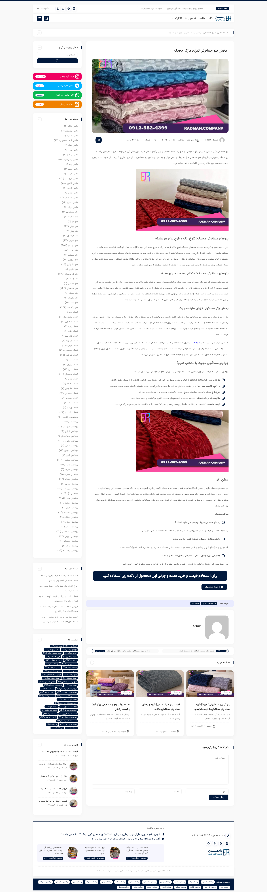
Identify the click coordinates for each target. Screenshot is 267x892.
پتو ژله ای (73, 250)
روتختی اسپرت (71, 469)
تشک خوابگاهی (71, 345)
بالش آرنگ (73, 126)
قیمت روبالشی (47, 692)
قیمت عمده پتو (68, 706)
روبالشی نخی (72, 465)
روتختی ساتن (71, 522)
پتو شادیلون (72, 264)
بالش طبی (73, 169)
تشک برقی (73, 331)
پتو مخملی (73, 283)
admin (208, 140)
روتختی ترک (72, 493)
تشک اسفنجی (71, 321)
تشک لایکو (73, 379)
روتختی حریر (72, 507)
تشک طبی (73, 369)
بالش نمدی (72, 202)
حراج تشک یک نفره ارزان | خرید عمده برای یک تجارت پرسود (52, 764)
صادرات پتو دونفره (52, 671)
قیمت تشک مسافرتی (66, 692)
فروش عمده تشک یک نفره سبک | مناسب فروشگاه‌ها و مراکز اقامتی (52, 788)
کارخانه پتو (57, 728)
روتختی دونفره (71, 517)
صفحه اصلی (223, 32)
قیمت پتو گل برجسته (66, 720)
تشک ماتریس (71, 388)
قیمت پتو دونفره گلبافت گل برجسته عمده (196, 651)
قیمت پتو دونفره (49, 710)
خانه (210, 18)
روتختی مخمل (71, 541)
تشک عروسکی (71, 374)
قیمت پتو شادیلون (68, 713)
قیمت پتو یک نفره (68, 724)
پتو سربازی (73, 255)
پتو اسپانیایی (72, 212)
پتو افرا (75, 221)
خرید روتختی (69, 656)
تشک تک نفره (71, 336)
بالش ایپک (73, 145)
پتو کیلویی (73, 269)
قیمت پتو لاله (49, 713)
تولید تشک (56, 646)
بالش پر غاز (72, 154)
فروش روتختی (69, 678)
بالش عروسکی (71, 178)
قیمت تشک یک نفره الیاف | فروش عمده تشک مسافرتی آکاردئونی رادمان (58, 751)
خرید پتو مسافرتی (54, 660)
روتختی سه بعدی (70, 531)
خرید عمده (195, 342)
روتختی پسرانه (71, 479)
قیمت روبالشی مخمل (66, 696)
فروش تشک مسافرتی (51, 674)
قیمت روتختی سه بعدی (65, 703)
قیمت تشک (47, 688)
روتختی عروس (71, 536)
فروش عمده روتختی (67, 681)
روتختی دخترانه (71, 512)
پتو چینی (74, 231)
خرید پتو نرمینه (69, 663)
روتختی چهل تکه (70, 498)
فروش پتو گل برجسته (66, 688)
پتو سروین (73, 259)
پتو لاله (74, 279)
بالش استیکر (72, 135)
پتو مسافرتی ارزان (209, 603)
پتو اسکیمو (73, 216)
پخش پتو (195, 603)
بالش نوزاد (73, 207)
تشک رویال (72, 364)
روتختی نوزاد (72, 546)
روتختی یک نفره (70, 550)
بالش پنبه (73, 164)
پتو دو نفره (73, 245)
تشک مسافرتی (71, 393)
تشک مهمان (72, 398)
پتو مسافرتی (208, 32)
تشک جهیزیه (72, 340)
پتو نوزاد (74, 302)
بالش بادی (73, 150)
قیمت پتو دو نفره (68, 710)
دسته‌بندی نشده (70, 417)
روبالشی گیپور (72, 455)
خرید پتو (71, 660)
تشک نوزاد (73, 402)
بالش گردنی (72, 188)
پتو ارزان (52, 724)
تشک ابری (73, 312)
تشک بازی (73, 326)
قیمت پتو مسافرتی (67, 717)
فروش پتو (70, 685)
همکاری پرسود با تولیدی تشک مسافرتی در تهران (198, 8)
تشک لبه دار (72, 383)
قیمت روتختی (46, 696)
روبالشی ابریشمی (70, 426)
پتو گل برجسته (71, 274)
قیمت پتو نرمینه (48, 717)
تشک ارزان (71, 646)
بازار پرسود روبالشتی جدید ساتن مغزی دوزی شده (128, 651)
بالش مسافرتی (71, 197)
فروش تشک (70, 674)
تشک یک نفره (71, 412)
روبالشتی (74, 421)
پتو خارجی (73, 240)
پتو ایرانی (223, 726)
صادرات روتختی (52, 667)
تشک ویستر (72, 407)
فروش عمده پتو (47, 681)
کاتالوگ (178, 18)
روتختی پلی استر (70, 488)
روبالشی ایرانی (71, 431)
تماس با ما (190, 18)
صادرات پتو (70, 671)
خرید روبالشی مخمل (52, 653)
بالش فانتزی (72, 183)
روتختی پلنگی (71, 484)
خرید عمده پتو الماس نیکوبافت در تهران (160, 8)
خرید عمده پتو (53, 656)
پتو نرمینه (73, 293)
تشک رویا (73, 360)
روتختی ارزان (52, 663)
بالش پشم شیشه (70, 159)
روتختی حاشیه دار (69, 503)
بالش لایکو (73, 193)
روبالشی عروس (71, 450)
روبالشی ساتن (71, 445)
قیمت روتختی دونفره (67, 699)
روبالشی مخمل (71, 460)
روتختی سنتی (72, 526)
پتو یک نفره (72, 307)
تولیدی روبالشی (69, 649)
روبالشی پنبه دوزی (69, 441)
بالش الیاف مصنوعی (68, 140)
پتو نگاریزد (73, 298)
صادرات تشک (69, 667)
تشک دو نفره (72, 355)
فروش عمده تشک (51, 678)
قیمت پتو (51, 706)
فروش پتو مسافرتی (53, 685)
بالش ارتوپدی (71, 131)
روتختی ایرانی (71, 474)
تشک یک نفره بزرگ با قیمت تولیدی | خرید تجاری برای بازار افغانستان (52, 776)
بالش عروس (72, 173)
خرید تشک (70, 653)
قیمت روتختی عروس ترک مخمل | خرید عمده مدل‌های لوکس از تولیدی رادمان (52, 801)
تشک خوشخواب (70, 350)
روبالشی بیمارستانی (69, 436)
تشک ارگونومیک (70, 317)
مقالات (202, 18)
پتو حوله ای (72, 235)
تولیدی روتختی (52, 649)
